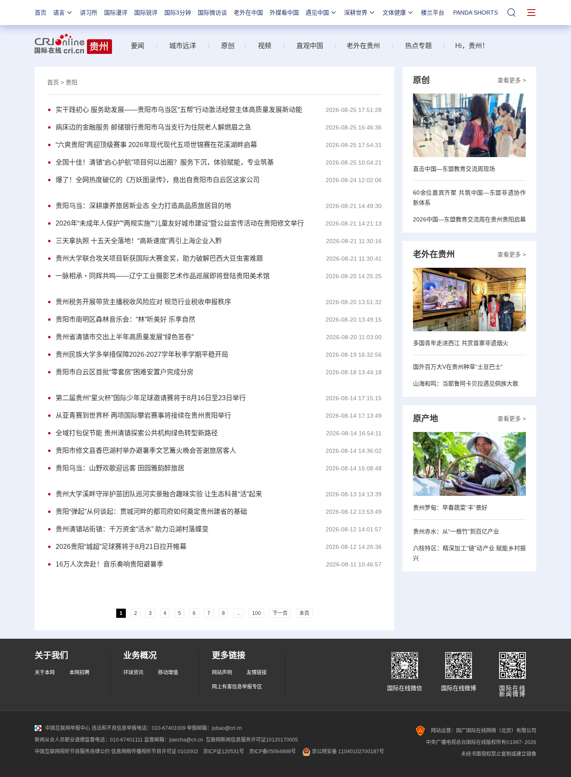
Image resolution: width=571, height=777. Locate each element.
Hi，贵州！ (472, 45)
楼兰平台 (432, 12)
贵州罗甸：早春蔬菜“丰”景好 (450, 507)
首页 (40, 12)
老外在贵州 (363, 45)
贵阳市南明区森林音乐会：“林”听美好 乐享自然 (125, 319)
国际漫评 (115, 12)
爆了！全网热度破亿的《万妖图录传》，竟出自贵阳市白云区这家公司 (158, 179)
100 (256, 613)
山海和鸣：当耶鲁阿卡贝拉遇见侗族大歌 (465, 383)
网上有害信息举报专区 (237, 687)
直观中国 (309, 45)
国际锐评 (146, 12)
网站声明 (222, 672)
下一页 (280, 613)
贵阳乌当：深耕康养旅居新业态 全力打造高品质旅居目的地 (143, 205)
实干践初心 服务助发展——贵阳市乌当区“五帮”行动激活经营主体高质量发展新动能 (179, 109)
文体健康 (394, 12)
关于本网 (45, 672)
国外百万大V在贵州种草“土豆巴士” (458, 366)
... (238, 613)
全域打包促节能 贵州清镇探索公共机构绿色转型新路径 (137, 433)
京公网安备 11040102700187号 (347, 751)
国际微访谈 (212, 12)
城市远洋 (179, 45)
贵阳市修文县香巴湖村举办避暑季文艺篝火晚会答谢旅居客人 (146, 450)
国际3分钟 (177, 12)
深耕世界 (355, 12)
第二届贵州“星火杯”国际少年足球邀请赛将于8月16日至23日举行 (151, 397)
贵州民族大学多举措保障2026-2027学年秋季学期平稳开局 (142, 354)
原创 (228, 45)
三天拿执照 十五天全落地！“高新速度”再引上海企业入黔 (139, 240)
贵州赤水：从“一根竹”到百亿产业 (456, 531)
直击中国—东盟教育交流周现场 (454, 168)
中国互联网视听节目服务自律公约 (72, 751)
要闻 (137, 45)
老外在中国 (248, 12)
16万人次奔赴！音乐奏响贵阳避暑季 (109, 564)
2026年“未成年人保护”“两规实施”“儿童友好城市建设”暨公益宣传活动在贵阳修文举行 (180, 223)
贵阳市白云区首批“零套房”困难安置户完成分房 (125, 372)
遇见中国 (317, 12)
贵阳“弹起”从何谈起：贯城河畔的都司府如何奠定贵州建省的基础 (151, 511)
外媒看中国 (284, 12)
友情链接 (257, 672)
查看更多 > (511, 80)
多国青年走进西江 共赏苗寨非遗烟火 (460, 343)
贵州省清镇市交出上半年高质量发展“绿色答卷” (125, 336)
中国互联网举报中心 (67, 728)
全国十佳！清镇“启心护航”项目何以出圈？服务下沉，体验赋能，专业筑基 (165, 162)
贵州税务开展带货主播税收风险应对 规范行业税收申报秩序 (143, 301)
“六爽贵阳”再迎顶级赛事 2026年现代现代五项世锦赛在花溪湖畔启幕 (156, 144)
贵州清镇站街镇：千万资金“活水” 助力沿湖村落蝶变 (132, 529)
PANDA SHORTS (475, 12)
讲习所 (88, 12)
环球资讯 (133, 672)
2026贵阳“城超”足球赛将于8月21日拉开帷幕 (121, 546)
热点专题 (418, 45)
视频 (264, 45)
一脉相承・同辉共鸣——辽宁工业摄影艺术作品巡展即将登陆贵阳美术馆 (163, 275)
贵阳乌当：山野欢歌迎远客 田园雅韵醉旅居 (120, 468)
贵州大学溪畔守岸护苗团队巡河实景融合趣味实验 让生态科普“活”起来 (159, 494)
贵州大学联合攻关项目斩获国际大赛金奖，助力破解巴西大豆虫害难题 (159, 258)
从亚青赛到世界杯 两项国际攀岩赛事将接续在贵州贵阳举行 (143, 415)
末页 (304, 613)
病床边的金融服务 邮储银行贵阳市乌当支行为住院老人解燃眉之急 (153, 127)
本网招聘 (79, 672)
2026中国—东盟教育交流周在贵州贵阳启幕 (469, 219)
